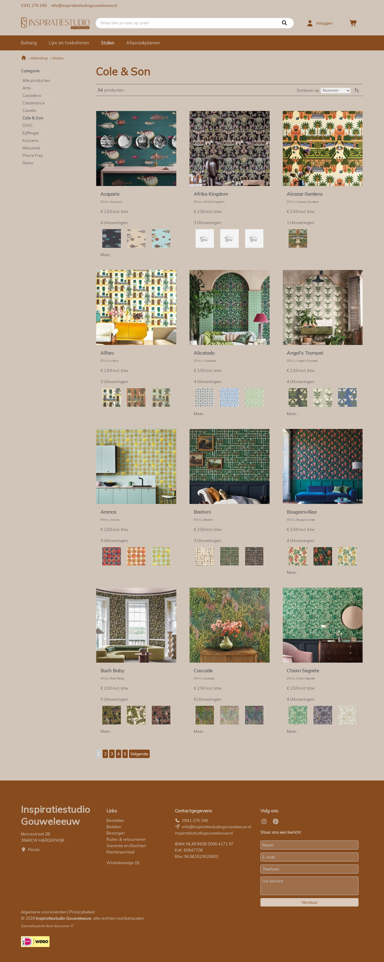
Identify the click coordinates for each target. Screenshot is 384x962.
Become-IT (64, 926)
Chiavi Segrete (303, 670)
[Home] (23, 58)
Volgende (139, 753)
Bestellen (115, 820)
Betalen (113, 826)
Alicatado (204, 353)
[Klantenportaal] (310, 23)
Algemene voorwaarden (44, 912)
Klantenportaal (120, 852)
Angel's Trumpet (305, 353)
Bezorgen (115, 833)
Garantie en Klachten (126, 845)
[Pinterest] (275, 821)
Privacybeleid (81, 912)
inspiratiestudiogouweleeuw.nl (204, 833)
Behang (29, 43)
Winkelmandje (123, 862)
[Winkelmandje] (353, 23)
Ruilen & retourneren (126, 839)
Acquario (110, 194)
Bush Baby (112, 670)
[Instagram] (264, 821)
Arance (108, 512)
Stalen (107, 43)
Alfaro (107, 353)
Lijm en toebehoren (69, 43)
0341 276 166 (34, 5)
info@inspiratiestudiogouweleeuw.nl (84, 5)
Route (34, 849)
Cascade (203, 670)
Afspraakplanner (143, 43)
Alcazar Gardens (305, 194)
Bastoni (202, 512)
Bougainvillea (301, 512)
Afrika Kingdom (211, 194)
